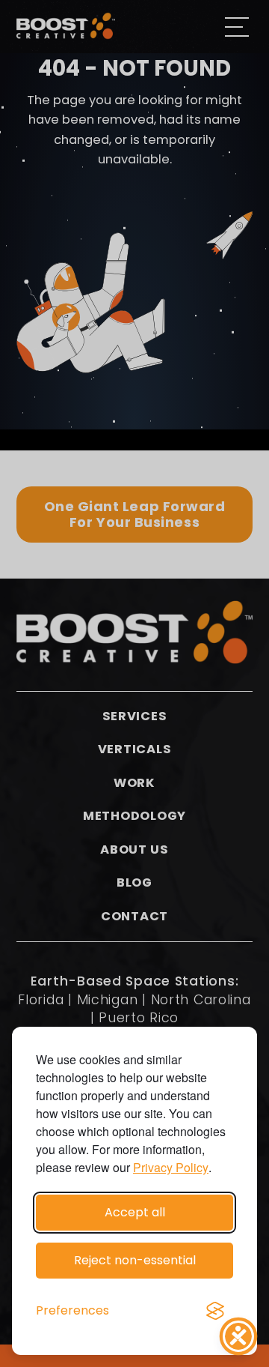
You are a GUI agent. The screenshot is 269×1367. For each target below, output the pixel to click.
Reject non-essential (135, 1260)
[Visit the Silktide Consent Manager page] (215, 1311)
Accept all (135, 1212)
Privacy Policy (170, 1167)
